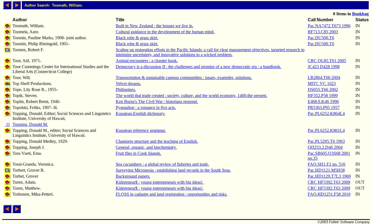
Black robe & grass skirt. (137, 37)
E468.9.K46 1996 (323, 101)
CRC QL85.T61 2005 (327, 60)
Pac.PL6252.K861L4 (326, 130)
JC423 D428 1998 (324, 66)
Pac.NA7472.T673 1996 (329, 25)
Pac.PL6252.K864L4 (326, 113)
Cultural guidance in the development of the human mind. (165, 31)
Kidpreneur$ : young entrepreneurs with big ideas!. (159, 182)
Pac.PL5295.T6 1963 (326, 141)
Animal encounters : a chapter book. (147, 60)
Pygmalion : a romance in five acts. (146, 107)
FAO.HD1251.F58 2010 (329, 194)
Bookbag (360, 13)
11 (7, 124)
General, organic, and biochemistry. (146, 147)
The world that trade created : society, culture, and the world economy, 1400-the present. (191, 95)
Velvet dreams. (128, 83)
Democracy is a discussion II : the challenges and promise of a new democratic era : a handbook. (198, 66)
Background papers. (133, 176)
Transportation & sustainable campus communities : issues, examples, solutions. (184, 77)
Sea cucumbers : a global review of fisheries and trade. (162, 164)
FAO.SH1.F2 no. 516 (326, 164)
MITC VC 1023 (322, 83)
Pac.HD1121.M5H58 (326, 170)
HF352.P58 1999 (323, 95)
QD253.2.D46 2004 (325, 147)
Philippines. (126, 89)
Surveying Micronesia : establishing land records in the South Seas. (173, 170)
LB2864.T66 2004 (324, 77)
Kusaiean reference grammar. (141, 130)
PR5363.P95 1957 (324, 107)
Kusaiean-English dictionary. (140, 113)
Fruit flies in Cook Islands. (138, 153)
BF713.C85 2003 (323, 31)
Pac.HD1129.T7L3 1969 (329, 176)
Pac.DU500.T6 (321, 37)
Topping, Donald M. (30, 124)
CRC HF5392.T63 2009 (329, 182)
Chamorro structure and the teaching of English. (157, 141)
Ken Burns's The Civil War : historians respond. (157, 101)
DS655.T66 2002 (323, 89)
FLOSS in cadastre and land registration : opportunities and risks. (171, 194)
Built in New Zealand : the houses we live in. (154, 25)
